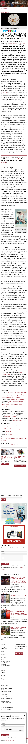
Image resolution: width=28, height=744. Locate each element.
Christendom (9, 434)
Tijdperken (4, 694)
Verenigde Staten (5, 677)
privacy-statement (10, 740)
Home (2, 12)
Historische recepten (5, 687)
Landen (3, 670)
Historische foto (4, 685)
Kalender (13, 445)
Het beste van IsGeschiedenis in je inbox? (6, 457)
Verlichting (20, 445)
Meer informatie (20, 465)
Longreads (3, 652)
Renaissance (3, 699)
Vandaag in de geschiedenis (4, 647)
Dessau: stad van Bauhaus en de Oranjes (18, 596)
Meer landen (3, 680)
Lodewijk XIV (3, 667)
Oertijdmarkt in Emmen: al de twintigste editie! (18, 628)
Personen (3, 657)
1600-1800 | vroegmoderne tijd (9, 439)
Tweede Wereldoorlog (6, 702)
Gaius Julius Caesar (5, 662)
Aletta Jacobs (3, 659)
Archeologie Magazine (6, 711)
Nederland (3, 672)
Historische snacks (6, 683)
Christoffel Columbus (5, 661)
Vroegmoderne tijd (5, 701)
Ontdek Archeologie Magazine (20, 457)
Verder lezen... (5, 593)
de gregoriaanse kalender (17, 43)
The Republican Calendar (17, 399)
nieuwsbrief (17, 159)
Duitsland (3, 675)
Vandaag (3, 644)
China (2, 678)
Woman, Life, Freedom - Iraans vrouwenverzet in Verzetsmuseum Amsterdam (18, 613)
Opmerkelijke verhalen (6, 691)
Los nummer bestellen (6, 709)
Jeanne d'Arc (3, 664)
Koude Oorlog (4, 704)
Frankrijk (8, 431)
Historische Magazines (7, 707)
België (2, 674)
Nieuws (7, 12)
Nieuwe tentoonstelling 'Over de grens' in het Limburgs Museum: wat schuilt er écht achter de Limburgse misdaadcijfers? (18, 580)
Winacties (3, 654)
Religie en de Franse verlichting (11, 429)
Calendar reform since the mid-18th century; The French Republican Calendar (13, 404)
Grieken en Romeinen (6, 696)
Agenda (2, 651)
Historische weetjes (5, 689)
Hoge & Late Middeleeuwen (7, 698)
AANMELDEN (5, 464)
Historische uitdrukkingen (6, 688)
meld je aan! (19, 653)
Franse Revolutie (5, 445)
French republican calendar (15, 401)
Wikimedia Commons (10, 416)
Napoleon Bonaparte (5, 665)
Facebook (3, 162)
